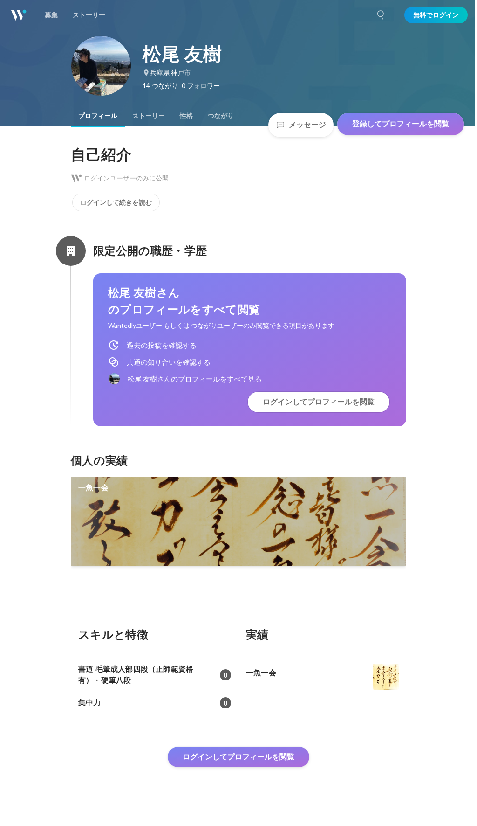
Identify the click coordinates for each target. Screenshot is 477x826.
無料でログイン (436, 15)
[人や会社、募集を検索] (381, 15)
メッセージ (307, 124)
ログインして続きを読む (116, 202)
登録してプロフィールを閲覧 (400, 123)
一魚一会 (93, 487)
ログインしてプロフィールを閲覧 (319, 401)
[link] (238, 521)
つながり (221, 115)
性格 (186, 115)
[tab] (98, 115)
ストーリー (148, 115)
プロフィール (97, 115)
